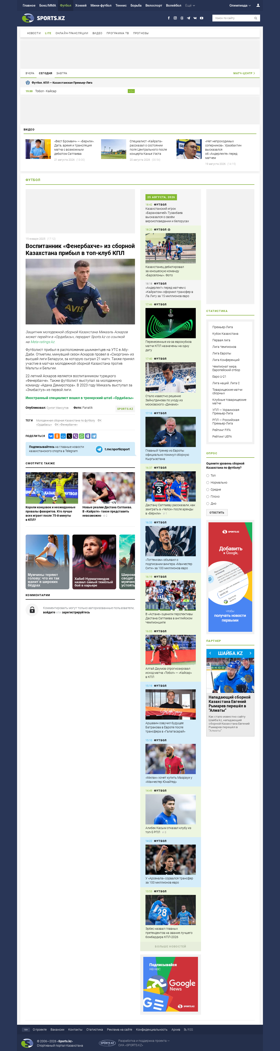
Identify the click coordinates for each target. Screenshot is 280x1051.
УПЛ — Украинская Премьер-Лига (225, 411)
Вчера (30, 73)
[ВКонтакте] (50, 436)
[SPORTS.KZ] (230, 577)
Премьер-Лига (222, 327)
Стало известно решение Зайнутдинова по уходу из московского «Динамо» (164, 400)
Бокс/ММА (47, 5)
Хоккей (81, 5)
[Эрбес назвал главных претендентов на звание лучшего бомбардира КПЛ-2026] (170, 910)
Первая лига (221, 340)
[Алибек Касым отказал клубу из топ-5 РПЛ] (170, 809)
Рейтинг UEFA (222, 436)
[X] (68, 436)
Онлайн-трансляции (72, 33)
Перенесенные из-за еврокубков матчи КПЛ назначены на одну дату (168, 346)
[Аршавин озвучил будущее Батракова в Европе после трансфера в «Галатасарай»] (170, 704)
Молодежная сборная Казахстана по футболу (65, 420)
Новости (34, 33)
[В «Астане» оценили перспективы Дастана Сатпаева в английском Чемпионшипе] (170, 595)
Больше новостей (170, 946)
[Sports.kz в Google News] (170, 1010)
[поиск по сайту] (255, 18)
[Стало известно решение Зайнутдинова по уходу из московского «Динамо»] (170, 377)
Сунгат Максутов (57, 407)
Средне (216, 489)
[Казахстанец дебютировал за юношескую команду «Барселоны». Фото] (170, 248)
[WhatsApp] (80, 436)
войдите (49, 612)
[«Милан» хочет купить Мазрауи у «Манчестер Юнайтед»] (170, 759)
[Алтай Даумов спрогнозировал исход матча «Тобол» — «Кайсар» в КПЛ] (170, 650)
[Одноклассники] (56, 436)
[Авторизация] (255, 5)
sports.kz (125, 408)
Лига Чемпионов (224, 347)
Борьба (136, 5)
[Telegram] (93, 436)
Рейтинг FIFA (221, 430)
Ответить (217, 512)
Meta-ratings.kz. (42, 342)
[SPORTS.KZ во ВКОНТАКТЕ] (195, 18)
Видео (98, 33)
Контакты (75, 1029)
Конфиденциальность (152, 1029)
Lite (48, 33)
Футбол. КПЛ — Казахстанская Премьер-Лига (62, 82)
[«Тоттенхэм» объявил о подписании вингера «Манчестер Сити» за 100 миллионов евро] (170, 541)
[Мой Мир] (62, 436)
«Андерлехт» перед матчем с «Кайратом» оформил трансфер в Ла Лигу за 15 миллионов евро (169, 292)
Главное (29, 5)
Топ (213, 475)
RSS (190, 1029)
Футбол (65, 5)
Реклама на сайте (119, 1029)
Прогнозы (141, 33)
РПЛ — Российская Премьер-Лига (225, 421)
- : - (131, 91)
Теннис (121, 5)
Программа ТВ (118, 33)
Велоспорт (153, 5)
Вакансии (57, 1029)
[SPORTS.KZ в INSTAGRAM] (175, 18)
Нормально (219, 482)
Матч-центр (243, 73)
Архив (176, 1029)
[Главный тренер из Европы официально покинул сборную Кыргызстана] (170, 432)
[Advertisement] (140, 54)
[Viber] (74, 436)
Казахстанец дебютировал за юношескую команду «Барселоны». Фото (164, 271)
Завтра (61, 73)
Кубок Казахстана (225, 333)
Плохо (215, 496)
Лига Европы (221, 353)
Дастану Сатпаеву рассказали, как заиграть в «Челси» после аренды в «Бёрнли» (170, 509)
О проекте (40, 1029)
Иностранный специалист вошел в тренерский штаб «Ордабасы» (80, 398)
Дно (213, 503)
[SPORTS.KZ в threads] (182, 18)
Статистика (94, 1029)
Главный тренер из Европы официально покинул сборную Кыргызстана (167, 455)
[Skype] (87, 436)
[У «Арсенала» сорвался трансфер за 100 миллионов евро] (170, 860)
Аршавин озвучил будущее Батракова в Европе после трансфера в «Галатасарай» (165, 727)
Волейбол (173, 5)
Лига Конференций (226, 360)
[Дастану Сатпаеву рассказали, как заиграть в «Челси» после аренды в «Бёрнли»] (170, 486)
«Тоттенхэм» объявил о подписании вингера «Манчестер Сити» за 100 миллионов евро (168, 564)
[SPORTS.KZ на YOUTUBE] (201, 18)
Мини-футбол (101, 5)
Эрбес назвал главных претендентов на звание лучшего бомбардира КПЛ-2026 (168, 933)
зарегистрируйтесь (76, 612)
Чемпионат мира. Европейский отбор (226, 368)
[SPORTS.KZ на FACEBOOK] (168, 18)
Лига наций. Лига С (226, 383)
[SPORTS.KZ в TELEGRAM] (188, 18)
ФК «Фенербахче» (66, 424)
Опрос (211, 453)
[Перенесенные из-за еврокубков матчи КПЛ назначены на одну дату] (170, 323)
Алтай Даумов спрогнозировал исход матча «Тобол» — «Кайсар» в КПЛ (168, 673)
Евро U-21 (219, 376)
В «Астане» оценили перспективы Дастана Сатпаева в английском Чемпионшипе (169, 618)
